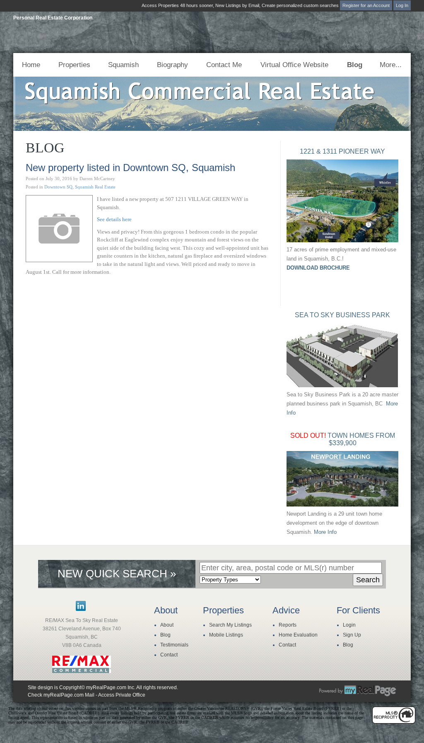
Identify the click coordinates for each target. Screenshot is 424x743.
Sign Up (352, 635)
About (166, 625)
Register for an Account (366, 5)
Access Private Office (121, 695)
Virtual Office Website (294, 65)
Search (368, 580)
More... (391, 65)
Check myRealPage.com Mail (61, 695)
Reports (287, 625)
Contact (169, 655)
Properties (74, 65)
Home (31, 65)
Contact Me (224, 65)
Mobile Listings (226, 635)
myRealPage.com (357, 690)
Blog (354, 65)
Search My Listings (230, 625)
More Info (325, 532)
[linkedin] (81, 609)
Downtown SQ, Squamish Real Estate (80, 186)
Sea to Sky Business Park (342, 314)
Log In (402, 5)
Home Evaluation (298, 635)
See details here (114, 219)
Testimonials (174, 645)
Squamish (123, 65)
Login (349, 625)
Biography (172, 65)
